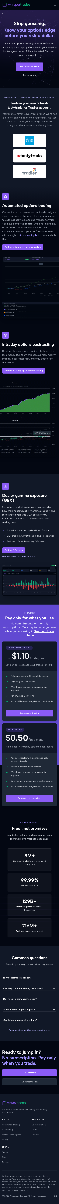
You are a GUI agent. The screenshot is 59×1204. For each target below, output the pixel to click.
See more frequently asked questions (29, 1030)
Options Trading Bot (11, 1135)
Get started (29, 1072)
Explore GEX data (14, 550)
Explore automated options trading (23, 247)
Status (34, 1130)
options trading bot (28, 235)
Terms (5, 1152)
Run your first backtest (29, 798)
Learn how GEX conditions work (20, 556)
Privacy (5, 1162)
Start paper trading (30, 713)
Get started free (29, 66)
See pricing (30, 75)
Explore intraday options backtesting (24, 370)
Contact (35, 1135)
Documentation (30, 1081)
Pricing (5, 1139)
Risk (4, 1157)
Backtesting (7, 1130)
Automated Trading (11, 1125)
